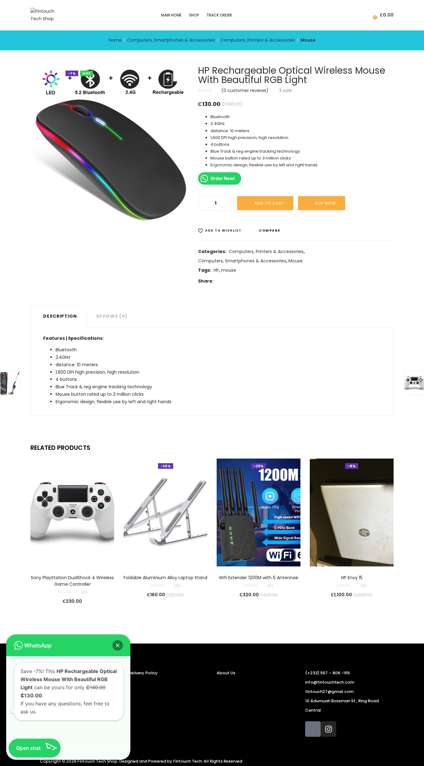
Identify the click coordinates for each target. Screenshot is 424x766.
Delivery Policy (143, 673)
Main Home (171, 15)
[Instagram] (328, 729)
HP (216, 270)
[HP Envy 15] (352, 512)
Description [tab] (60, 316)
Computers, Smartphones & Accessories (171, 40)
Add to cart (269, 203)
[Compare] (72, 557)
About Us (226, 673)
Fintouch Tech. (188, 761)
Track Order (219, 15)
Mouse (308, 40)
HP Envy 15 (352, 577)
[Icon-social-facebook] (313, 729)
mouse (228, 270)
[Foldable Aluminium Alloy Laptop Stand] (165, 512)
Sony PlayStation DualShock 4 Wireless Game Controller (72, 580)
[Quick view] (59, 557)
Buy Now (325, 203)
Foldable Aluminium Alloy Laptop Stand (165, 577)
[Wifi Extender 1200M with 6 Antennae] (258, 512)
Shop (194, 15)
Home (115, 40)
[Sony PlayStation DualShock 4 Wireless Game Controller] (72, 512)
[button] (382, 15)
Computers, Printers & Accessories (257, 40)
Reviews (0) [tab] (112, 316)
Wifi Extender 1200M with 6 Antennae (258, 577)
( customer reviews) (244, 90)
